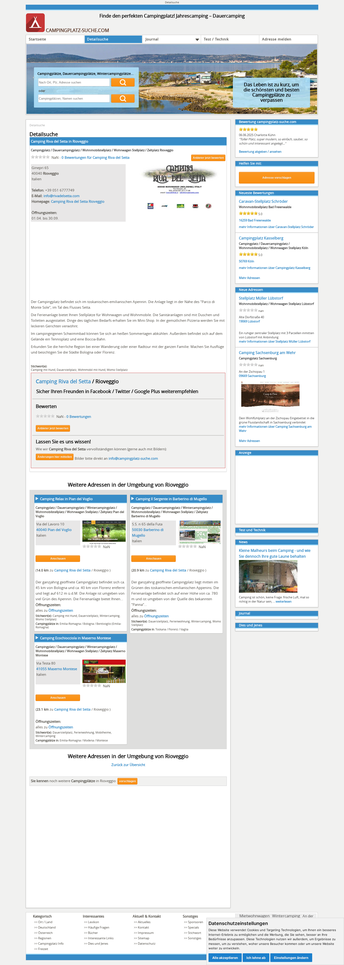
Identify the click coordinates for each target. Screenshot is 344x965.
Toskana (160, 629)
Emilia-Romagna (70, 623)
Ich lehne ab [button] (256, 958)
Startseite (37, 39)
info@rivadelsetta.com (62, 195)
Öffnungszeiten (60, 610)
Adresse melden (276, 39)
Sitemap (143, 938)
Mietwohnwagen (254, 915)
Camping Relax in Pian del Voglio (66, 498)
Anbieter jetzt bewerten (208, 157)
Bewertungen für (95, 157)
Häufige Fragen (98, 927)
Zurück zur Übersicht (128, 764)
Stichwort (194, 933)
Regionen (44, 938)
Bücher (93, 933)
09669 (243, 376)
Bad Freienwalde (259, 220)
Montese (102, 740)
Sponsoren (195, 922)
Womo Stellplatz (117, 370)
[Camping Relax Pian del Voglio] (104, 543)
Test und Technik (252, 530)
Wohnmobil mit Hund (91, 370)
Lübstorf (254, 321)
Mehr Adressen (249, 278)
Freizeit (43, 949)
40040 (41, 529)
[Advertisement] (128, 259)
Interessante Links (100, 938)
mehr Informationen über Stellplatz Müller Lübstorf (274, 341)
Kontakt (143, 927)
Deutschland (47, 927)
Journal (152, 39)
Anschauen (58, 558)
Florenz (173, 629)
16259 (243, 220)
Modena (88, 740)
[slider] (40, 157)
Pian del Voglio (60, 529)
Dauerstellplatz (67, 370)
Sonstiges (194, 938)
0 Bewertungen (78, 416)
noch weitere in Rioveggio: (74, 780)
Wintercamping (110, 616)
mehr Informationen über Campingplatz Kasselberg (274, 268)
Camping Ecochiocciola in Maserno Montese (75, 638)
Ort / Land (45, 922)
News (243, 542)
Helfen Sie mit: (250, 163)
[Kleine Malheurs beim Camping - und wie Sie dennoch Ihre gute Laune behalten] (268, 592)
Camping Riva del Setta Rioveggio (77, 201)
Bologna (88, 623)
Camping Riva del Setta (64, 381)
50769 (243, 261)
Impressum (146, 933)
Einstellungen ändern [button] (291, 958)
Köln (251, 261)
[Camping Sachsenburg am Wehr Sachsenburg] (270, 413)
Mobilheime (103, 732)
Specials (193, 927)
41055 (41, 668)
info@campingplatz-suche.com (133, 458)
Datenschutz (146, 943)
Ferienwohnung (180, 621)
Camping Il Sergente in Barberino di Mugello (171, 498)
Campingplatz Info (51, 943)
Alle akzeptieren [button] (225, 958)
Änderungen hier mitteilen (54, 457)
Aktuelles (144, 922)
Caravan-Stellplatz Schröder (263, 201)
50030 (137, 529)
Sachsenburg (257, 376)
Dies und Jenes (250, 625)
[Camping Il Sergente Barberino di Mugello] (199, 543)
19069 (243, 321)
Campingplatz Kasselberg (261, 238)
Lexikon (93, 922)
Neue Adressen (251, 289)
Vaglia (184, 629)
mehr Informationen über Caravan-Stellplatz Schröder (276, 227)
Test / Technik (216, 39)
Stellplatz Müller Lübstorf (261, 298)
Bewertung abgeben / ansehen (260, 151)
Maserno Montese (62, 668)
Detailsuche (97, 39)
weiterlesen (284, 601)
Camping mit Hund (43, 370)
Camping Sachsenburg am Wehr (267, 352)
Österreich (45, 933)
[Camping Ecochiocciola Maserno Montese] (104, 682)
